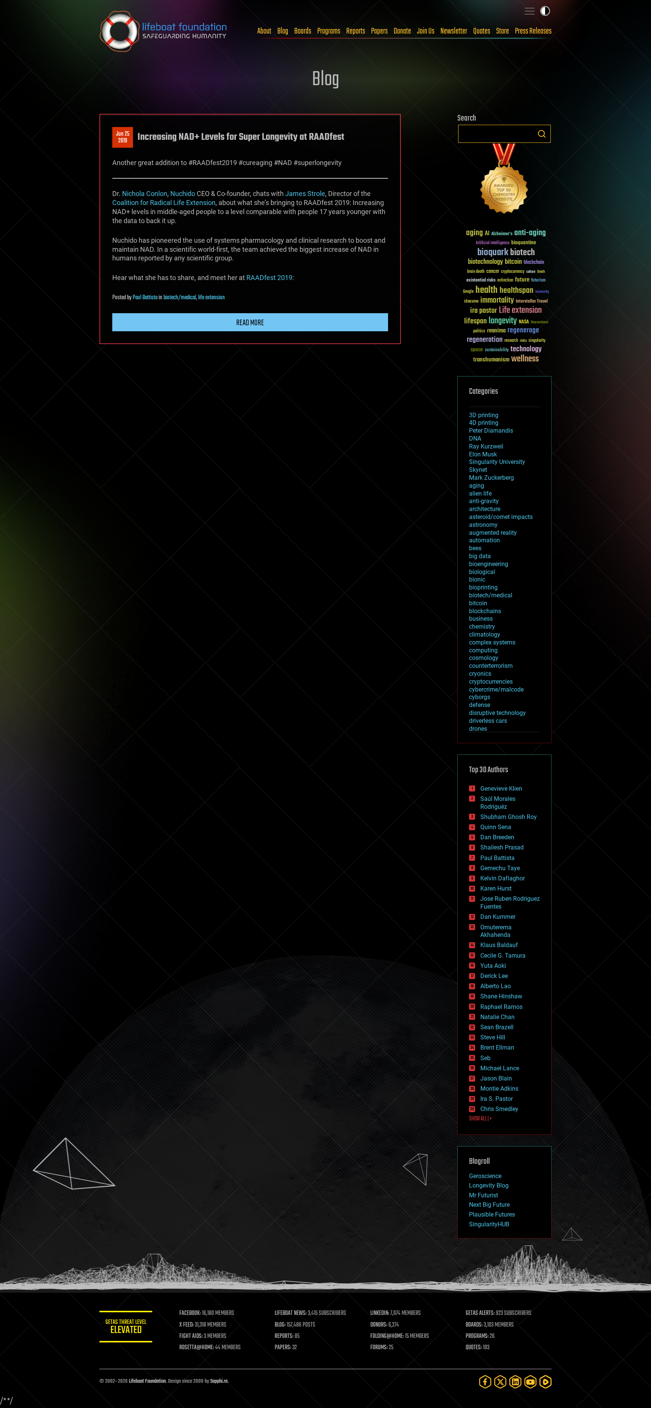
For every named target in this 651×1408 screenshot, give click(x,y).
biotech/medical (180, 298)
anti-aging (530, 233)
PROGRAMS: (477, 1336)
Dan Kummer (497, 916)
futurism (538, 280)
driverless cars (488, 720)
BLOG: (280, 1325)
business (481, 618)
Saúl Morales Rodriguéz (497, 802)
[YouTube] (530, 1381)
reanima (496, 330)
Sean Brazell (496, 1027)
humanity (542, 292)
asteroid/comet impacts (501, 516)
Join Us (425, 31)
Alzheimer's (501, 234)
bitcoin (513, 262)
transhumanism (491, 359)
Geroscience (485, 1176)
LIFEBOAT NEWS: (291, 1313)
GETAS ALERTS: (480, 1313)
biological (482, 571)
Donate (402, 31)
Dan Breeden (497, 837)
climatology (484, 634)
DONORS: (378, 1325)
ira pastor (483, 310)
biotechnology (485, 262)
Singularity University (497, 461)
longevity (503, 321)
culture (530, 272)
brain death (475, 271)
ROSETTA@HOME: (196, 1348)
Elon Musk (483, 454)
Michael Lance (499, 1068)
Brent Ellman (497, 1047)
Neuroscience (539, 323)
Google (468, 291)
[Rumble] (545, 1381)
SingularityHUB (489, 1224)
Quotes (481, 31)
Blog (282, 31)
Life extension (520, 310)
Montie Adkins (499, 1088)
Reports (355, 31)
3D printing (483, 415)
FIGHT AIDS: (191, 1336)
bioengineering (488, 564)
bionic (477, 579)
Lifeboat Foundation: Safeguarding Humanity (163, 31)
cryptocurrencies (491, 681)
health (486, 290)
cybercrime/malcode (496, 689)
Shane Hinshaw (501, 996)
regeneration (485, 339)
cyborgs (479, 697)
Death (541, 272)
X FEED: (186, 1325)
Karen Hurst (496, 888)
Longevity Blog (489, 1185)
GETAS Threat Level (125, 1328)
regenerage (523, 330)
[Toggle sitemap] (530, 11)
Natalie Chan (497, 1017)
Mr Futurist (483, 1195)
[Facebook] (485, 1381)
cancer (492, 272)
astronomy (483, 524)
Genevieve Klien (501, 788)
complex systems (492, 642)
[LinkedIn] (515, 1381)
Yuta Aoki (493, 965)
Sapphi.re (219, 1381)
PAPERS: (283, 1348)
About (264, 31)
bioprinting (483, 587)
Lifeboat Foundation (147, 1381)
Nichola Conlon (144, 193)
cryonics (480, 673)
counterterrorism (491, 665)
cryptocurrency (512, 271)
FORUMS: (379, 1348)
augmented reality (493, 532)
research (511, 340)
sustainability (497, 350)
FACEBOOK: (190, 1313)
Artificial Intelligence (492, 243)
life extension (211, 298)
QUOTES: (474, 1348)
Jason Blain (496, 1078)
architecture (484, 509)
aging (474, 233)
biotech (522, 253)
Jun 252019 (122, 137)
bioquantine (523, 242)
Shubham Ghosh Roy (508, 816)
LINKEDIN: (379, 1313)
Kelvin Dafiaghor (502, 878)
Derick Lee (494, 975)
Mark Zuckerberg (491, 477)
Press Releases (533, 31)
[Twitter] (500, 1381)
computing (483, 650)
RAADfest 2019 (269, 278)
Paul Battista (145, 298)
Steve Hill (492, 1037)
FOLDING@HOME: (387, 1336)
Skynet (478, 469)
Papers (379, 31)
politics (479, 331)
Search (542, 134)
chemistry (482, 626)
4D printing (483, 422)
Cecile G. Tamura (503, 955)
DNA (475, 438)
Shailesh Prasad (502, 847)
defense (479, 705)
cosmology (483, 657)
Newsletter (453, 31)
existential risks (480, 280)
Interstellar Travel (532, 302)
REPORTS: (284, 1336)
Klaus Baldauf (499, 945)
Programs (328, 31)
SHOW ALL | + (480, 1119)
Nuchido (182, 193)
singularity (537, 340)
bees (475, 548)
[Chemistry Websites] (504, 180)
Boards (302, 31)
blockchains (485, 611)
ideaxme (471, 302)
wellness (525, 359)
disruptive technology (497, 712)
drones (478, 728)
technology (526, 349)
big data (480, 556)
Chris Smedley (499, 1109)
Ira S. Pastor (496, 1098)
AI (487, 233)
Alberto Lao (495, 986)
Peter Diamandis (491, 430)
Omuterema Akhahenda (496, 931)
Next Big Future (489, 1204)
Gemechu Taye (500, 868)
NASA (524, 322)
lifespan (475, 321)
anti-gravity (484, 501)
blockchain (534, 263)
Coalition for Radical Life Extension (163, 203)
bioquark (492, 252)
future (522, 279)
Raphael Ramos (501, 1006)
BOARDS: (474, 1325)
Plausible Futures (492, 1214)
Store (502, 31)
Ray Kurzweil (486, 446)
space (477, 349)
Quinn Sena (495, 827)
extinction (505, 280)
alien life (480, 493)
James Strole (305, 193)
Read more (250, 323)
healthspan (516, 290)
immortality (497, 300)
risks (523, 340)
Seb (485, 1058)
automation (484, 540)
